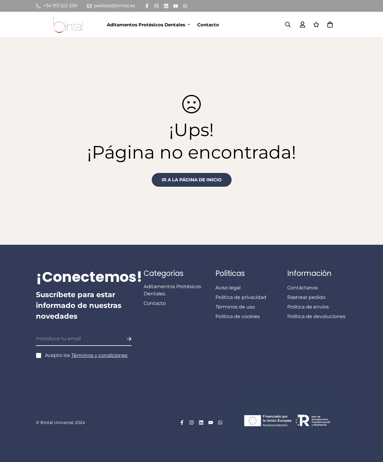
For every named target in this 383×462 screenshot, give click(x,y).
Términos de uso (235, 307)
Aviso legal (228, 288)
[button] (329, 24)
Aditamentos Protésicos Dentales (146, 25)
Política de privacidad (240, 297)
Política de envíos (308, 307)
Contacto (208, 25)
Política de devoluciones (316, 316)
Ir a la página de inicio (192, 180)
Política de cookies (237, 316)
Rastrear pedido (306, 297)
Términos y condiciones (99, 355)
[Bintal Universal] (70, 24)
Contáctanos (302, 288)
